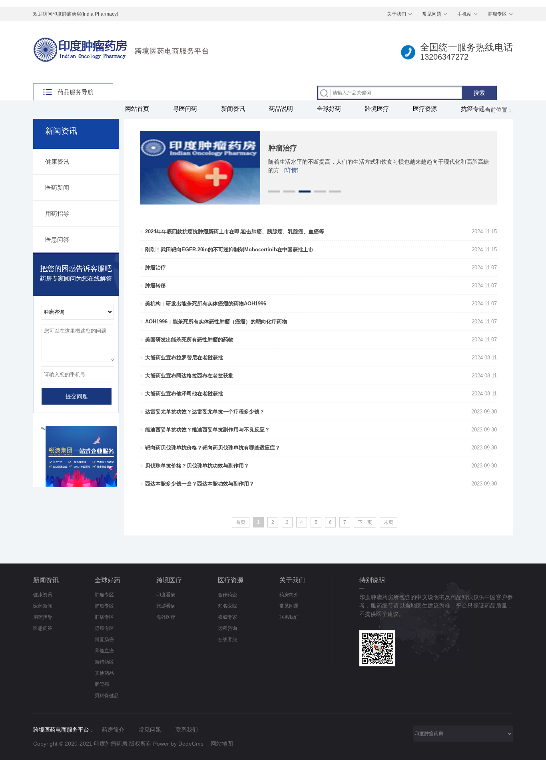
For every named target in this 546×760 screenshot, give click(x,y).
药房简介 (289, 595)
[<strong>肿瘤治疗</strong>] (200, 134)
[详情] (291, 170)
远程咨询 (227, 628)
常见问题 (431, 14)
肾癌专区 (104, 628)
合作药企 (227, 595)
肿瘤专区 (497, 14)
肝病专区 (104, 617)
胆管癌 (102, 684)
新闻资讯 (233, 108)
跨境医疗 (377, 108)
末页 (388, 522)
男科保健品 (107, 695)
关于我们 (396, 14)
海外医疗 (165, 617)
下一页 (365, 522)
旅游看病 (165, 606)
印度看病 (165, 595)
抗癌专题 (473, 108)
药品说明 (281, 108)
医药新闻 (57, 187)
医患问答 (57, 239)
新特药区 (104, 662)
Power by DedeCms (178, 743)
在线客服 (227, 639)
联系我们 (289, 617)
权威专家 (227, 617)
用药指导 (57, 213)
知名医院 (227, 606)
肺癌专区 (104, 606)
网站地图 (222, 743)
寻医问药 (185, 108)
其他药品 (104, 673)
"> (43, 429)
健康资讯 (57, 161)
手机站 (464, 14)
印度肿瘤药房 (111, 743)
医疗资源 (425, 108)
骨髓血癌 (104, 651)
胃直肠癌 (104, 639)
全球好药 (329, 108)
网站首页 (137, 108)
